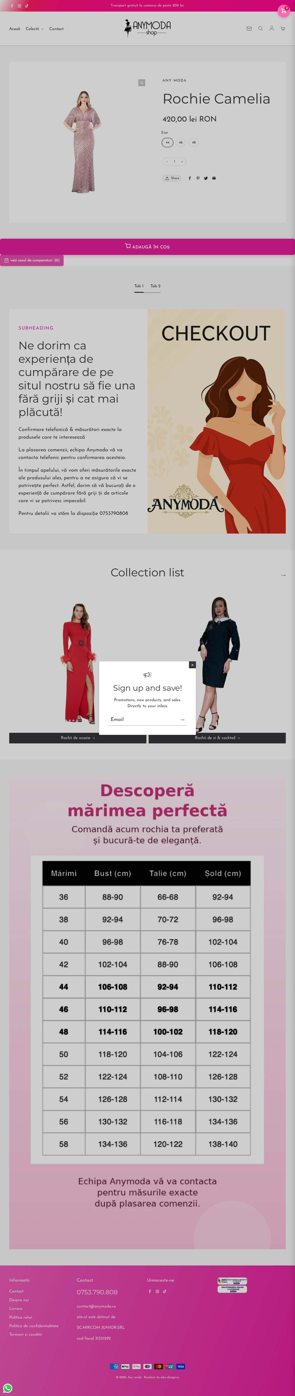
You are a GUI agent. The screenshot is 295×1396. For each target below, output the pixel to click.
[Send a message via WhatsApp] (7, 1388)
